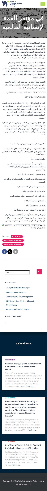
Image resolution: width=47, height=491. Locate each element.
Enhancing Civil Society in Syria (17, 309)
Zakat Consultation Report (16, 292)
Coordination (16, 236)
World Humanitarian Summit (13, 240)
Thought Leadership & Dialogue (18, 288)
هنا (20, 88)
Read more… (31, 386)
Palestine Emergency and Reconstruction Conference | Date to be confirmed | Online (23, 366)
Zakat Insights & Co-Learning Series (19, 297)
